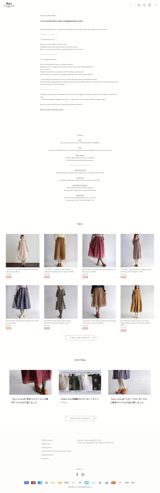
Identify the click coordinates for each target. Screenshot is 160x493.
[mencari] (144, 5)
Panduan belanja (47, 440)
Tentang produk (47, 447)
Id (131, 5)
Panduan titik (46, 444)
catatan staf (80, 178)
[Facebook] (77, 474)
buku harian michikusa (80, 185)
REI (80, 140)
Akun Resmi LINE (80, 170)
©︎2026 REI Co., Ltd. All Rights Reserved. (80, 487)
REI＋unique (80, 155)
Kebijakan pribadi (47, 455)
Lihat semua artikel (80, 418)
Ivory (80, 148)
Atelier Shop (80, 195)
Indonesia (79, 469)
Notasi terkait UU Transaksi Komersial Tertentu (57, 451)
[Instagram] (82, 474)
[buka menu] (155, 5)
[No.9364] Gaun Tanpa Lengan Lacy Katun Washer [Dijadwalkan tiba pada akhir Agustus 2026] (136, 323)
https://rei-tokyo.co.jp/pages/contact (51, 109)
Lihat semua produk (80, 337)
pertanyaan (45, 458)
